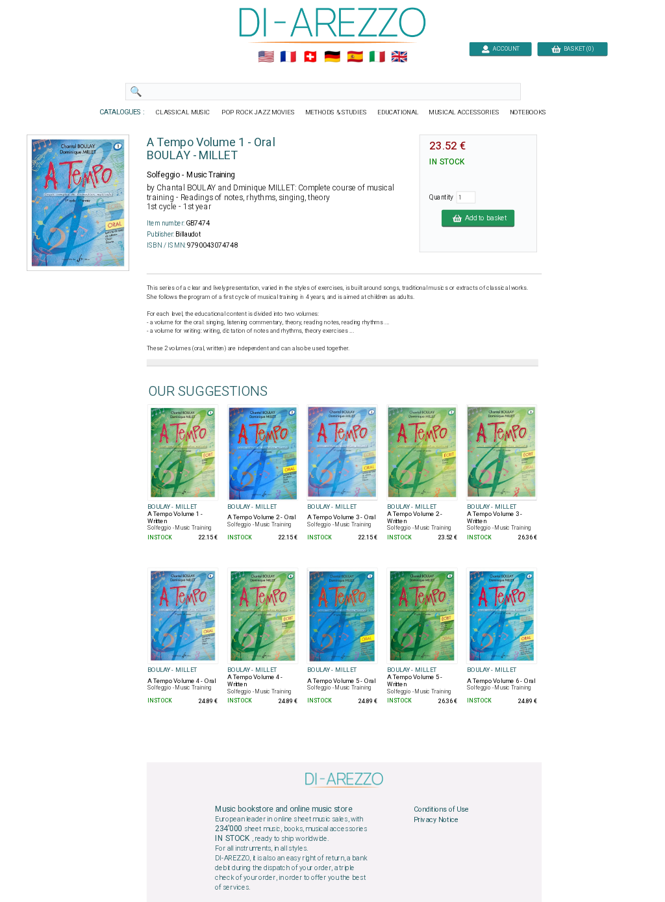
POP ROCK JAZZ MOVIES (258, 112)
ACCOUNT (505, 48)
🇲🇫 (288, 57)
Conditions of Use (441, 810)
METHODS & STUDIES (336, 112)
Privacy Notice (436, 819)
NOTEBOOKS (528, 112)
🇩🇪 (332, 57)
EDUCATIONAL (398, 112)
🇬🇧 (399, 57)
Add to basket (484, 218)
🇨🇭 (310, 57)
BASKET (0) (577, 48)
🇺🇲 (266, 57)
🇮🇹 (377, 57)
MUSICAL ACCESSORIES (464, 112)
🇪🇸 (355, 57)
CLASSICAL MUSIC (183, 112)
